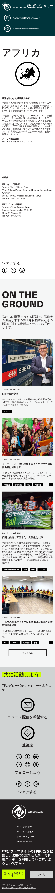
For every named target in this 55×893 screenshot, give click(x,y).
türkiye (15, 642)
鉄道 (25, 569)
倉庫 (35, 642)
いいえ (41, 874)
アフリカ (7, 411)
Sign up (28, 706)
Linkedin (19, 764)
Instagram (27, 764)
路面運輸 (26, 642)
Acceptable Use (24, 841)
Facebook (27, 756)
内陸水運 (38, 485)
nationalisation (11, 569)
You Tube (36, 756)
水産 (28, 485)
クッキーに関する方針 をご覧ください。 (19, 887)
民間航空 (7, 485)
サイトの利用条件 (25, 831)
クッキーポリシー (25, 836)
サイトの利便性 (24, 826)
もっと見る (27, 652)
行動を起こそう (45, 6)
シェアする (11, 262)
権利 (33, 569)
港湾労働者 (19, 485)
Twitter (19, 756)
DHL (5, 642)
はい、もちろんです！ (13, 874)
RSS (36, 764)
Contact (28, 734)
